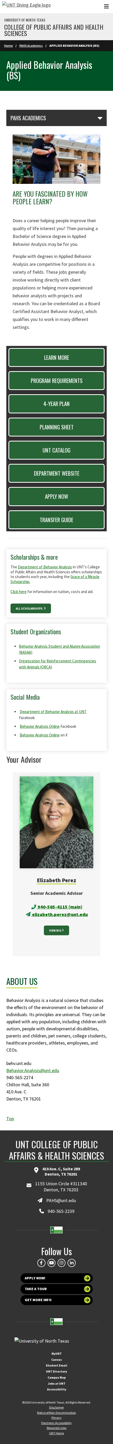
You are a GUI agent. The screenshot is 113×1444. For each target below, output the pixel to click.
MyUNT (57, 1353)
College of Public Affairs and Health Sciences (53, 30)
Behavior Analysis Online (40, 726)
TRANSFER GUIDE (56, 520)
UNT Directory (56, 1371)
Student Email (56, 1365)
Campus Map (57, 1377)
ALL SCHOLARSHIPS (29, 608)
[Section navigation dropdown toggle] (99, 118)
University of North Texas (24, 20)
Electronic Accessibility (56, 1423)
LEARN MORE (56, 357)
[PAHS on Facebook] (41, 1263)
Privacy (56, 1418)
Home (8, 46)
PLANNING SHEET (57, 427)
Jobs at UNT (56, 1383)
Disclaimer (56, 1407)
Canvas (56, 1360)
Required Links (56, 1428)
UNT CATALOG (56, 450)
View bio (55, 930)
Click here (19, 591)
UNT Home (56, 1433)
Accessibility (56, 1389)
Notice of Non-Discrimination (56, 1413)
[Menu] (106, 6)
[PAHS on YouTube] (51, 1263)
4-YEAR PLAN (56, 403)
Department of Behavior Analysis (45, 566)
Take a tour (36, 1288)
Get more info (38, 1299)
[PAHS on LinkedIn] (71, 1263)
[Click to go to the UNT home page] (26, 6)
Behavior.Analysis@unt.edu (32, 1070)
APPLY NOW (56, 496)
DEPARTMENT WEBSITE (56, 473)
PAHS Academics (31, 46)
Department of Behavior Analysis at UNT (53, 711)
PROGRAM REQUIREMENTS (57, 380)
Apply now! (35, 1278)
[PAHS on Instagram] (61, 1263)
